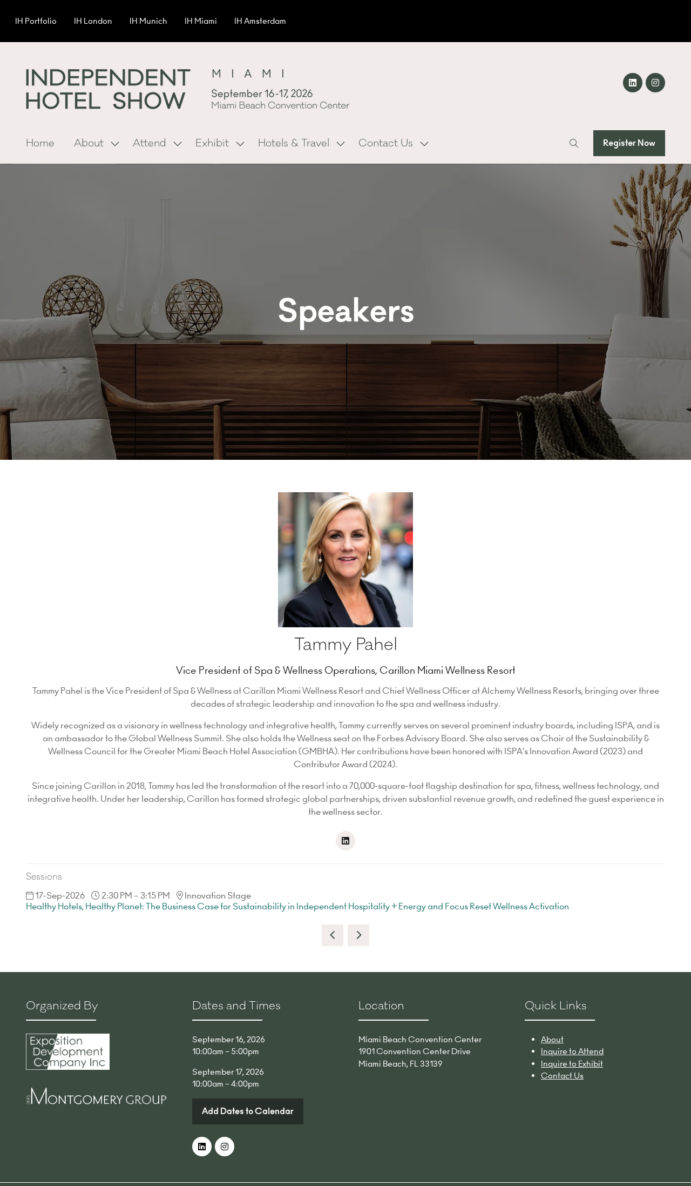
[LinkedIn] (632, 82)
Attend (149, 143)
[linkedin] (345, 840)
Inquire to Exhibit (572, 1063)
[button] (574, 143)
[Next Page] (358, 935)
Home (40, 143)
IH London (93, 21)
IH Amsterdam (260, 21)
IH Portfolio (36, 21)
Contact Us (385, 143)
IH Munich (148, 21)
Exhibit (212, 143)
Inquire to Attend (572, 1051)
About (89, 143)
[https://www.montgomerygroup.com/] (96, 1101)
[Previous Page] (332, 935)
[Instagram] (655, 82)
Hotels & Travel (293, 143)
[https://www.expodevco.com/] (68, 1067)
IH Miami (201, 21)
